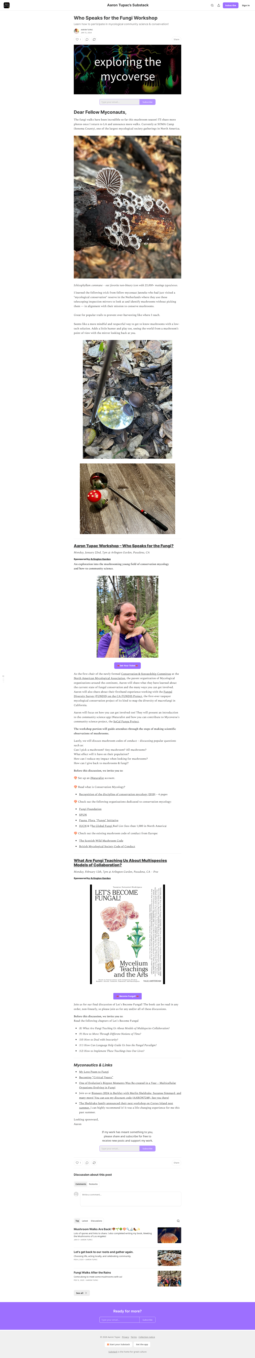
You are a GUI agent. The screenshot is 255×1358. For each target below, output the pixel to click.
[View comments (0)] (87, 39)
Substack (112, 1351)
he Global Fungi (102, 826)
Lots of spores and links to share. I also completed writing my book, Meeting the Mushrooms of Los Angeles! (113, 1235)
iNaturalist (97, 778)
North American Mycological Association (99, 678)
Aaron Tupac (87, 30)
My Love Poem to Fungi (94, 1072)
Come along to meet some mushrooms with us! (98, 1276)
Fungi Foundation (90, 809)
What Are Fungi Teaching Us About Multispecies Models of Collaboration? (120, 862)
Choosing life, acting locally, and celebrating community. (102, 1256)
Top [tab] (77, 1221)
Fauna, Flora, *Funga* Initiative (98, 820)
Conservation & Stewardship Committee (146, 674)
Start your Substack (120, 1344)
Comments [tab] (81, 1184)
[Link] (69, 112)
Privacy (125, 1337)
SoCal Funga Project (126, 721)
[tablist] (86, 1184)
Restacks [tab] (93, 1184)
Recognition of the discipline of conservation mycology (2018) (117, 794)
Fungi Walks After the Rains (92, 1272)
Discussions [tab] (96, 1221)
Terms (134, 1337)
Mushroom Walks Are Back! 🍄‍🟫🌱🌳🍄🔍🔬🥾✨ (107, 1229)
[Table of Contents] (3, 679)
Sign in (246, 5)
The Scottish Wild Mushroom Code (101, 841)
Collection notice (147, 1337)
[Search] (212, 5)
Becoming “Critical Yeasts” (96, 1077)
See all (79, 1292)
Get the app (142, 1344)
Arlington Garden (100, 559)
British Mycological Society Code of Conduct (107, 846)
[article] (127, 1236)
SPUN (83, 815)
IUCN (83, 826)
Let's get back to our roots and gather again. (104, 1252)
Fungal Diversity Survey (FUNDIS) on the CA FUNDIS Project (123, 694)
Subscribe (230, 5)
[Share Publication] (219, 5)
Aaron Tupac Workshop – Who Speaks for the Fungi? (124, 545)
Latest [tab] (85, 1221)
